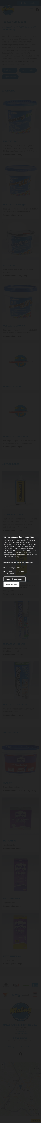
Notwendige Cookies (14, 568)
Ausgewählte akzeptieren (14, 579)
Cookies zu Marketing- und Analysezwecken (14, 572)
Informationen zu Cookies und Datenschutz (18, 562)
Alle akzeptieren (11, 584)
